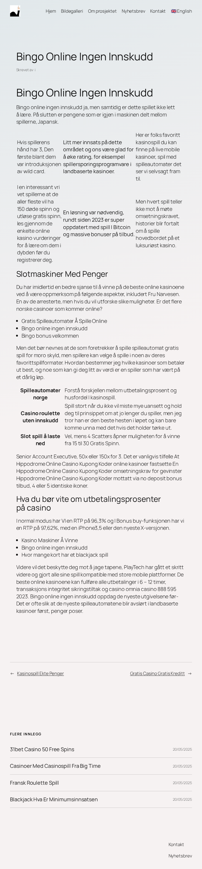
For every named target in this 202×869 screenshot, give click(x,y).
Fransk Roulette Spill (34, 783)
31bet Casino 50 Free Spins (42, 749)
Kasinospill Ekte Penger (40, 673)
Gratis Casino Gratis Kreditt (157, 673)
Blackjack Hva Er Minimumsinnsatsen (54, 799)
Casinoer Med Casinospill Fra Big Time (55, 766)
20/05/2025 (182, 749)
